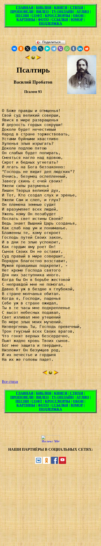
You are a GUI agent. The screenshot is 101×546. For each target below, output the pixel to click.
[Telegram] (54, 48)
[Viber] (60, 48)
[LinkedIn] (80, 48)
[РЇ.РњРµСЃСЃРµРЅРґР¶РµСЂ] (47, 48)
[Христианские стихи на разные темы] (33, 59)
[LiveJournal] (40, 48)
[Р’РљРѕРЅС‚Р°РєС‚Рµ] (14, 48)
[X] (27, 48)
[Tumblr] (73, 48)
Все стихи (10, 382)
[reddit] (86, 48)
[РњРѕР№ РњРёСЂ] (34, 48)
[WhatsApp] (67, 48)
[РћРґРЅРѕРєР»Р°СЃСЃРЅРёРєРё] (21, 48)
